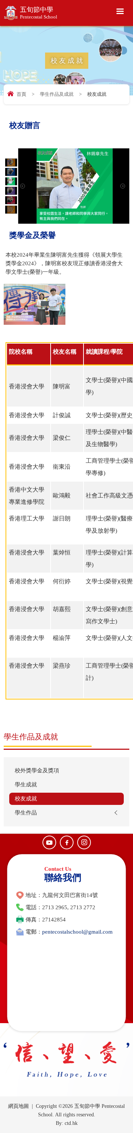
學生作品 (26, 813)
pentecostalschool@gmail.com (77, 932)
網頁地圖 (18, 1106)
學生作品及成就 (57, 94)
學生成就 (26, 785)
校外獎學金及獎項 (37, 770)
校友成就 (26, 799)
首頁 (21, 94)
